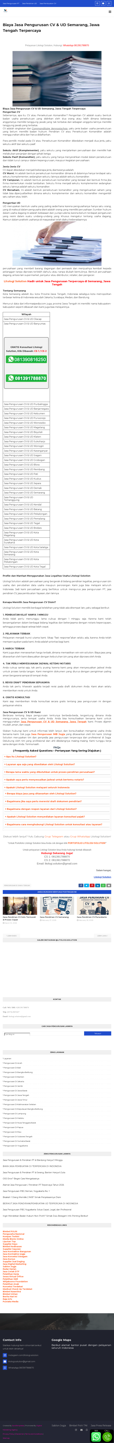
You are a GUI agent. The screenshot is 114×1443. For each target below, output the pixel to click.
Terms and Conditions (34, 1434)
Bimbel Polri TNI (78, 1425)
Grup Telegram (54, 836)
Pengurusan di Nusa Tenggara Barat (20, 1123)
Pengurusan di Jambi (13, 1086)
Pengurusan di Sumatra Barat (17, 1141)
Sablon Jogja (59, 1425)
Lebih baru (12, 936)
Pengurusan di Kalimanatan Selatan (20, 1104)
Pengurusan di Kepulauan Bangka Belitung (23, 1109)
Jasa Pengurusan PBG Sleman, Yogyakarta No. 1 (26, 1191)
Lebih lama (102, 936)
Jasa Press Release (101, 1425)
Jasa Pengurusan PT (11, 3)
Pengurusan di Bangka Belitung (18, 1072)
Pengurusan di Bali (12, 1068)
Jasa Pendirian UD (29, 3)
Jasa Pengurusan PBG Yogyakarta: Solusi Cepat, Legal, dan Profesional (37, 1209)
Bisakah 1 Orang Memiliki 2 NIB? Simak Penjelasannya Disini (32, 1197)
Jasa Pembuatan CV (48, 3)
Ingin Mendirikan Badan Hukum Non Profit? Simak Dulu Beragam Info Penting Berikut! (45, 1216)
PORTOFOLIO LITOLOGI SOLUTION (86, 843)
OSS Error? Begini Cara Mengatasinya (21, 1178)
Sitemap (6, 1438)
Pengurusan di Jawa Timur (15, 1100)
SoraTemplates (18, 1426)
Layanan (7, 1058)
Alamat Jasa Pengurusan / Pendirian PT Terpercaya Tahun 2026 (33, 1185)
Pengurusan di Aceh (13, 1063)
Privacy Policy (8, 1434)
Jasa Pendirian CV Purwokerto (92, 917)
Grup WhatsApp (80, 836)
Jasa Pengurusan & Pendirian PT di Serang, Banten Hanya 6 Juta (34, 1172)
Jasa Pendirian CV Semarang (54, 917)
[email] (103, 3)
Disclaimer (19, 1434)
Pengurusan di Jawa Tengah (17, 885)
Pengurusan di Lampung (15, 1113)
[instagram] (97, 3)
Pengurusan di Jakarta (14, 1081)
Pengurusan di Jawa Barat (15, 1090)
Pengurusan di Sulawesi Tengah (18, 1136)
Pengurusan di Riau (12, 1132)
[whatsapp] (109, 3)
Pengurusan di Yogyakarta (16, 1146)
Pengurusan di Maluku (14, 1118)
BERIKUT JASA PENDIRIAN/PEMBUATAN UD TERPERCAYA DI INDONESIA (40, 1203)
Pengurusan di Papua (13, 1127)
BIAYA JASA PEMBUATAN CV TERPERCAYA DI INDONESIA (32, 1166)
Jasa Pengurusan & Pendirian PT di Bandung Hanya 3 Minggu (33, 1160)
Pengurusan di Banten (14, 1077)
